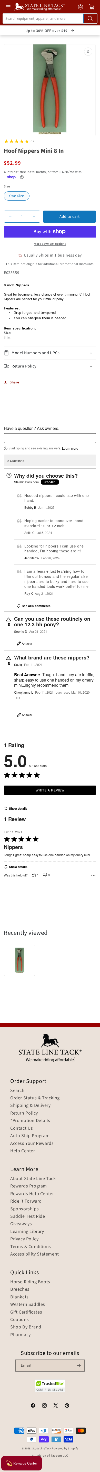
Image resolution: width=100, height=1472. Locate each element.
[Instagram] (44, 1406)
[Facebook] (33, 1406)
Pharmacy (20, 1335)
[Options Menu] (18, 698)
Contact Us (21, 1128)
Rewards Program (28, 1186)
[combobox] (50, 18)
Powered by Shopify (65, 1448)
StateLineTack (41, 1448)
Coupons (19, 1320)
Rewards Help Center (32, 1194)
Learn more (70, 448)
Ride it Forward (26, 1201)
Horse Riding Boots (30, 1282)
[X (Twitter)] (55, 1406)
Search (17, 1091)
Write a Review (50, 790)
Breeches (19, 1289)
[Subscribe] (78, 1366)
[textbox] (50, 438)
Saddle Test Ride (27, 1216)
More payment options (50, 244)
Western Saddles (27, 1304)
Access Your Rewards (32, 1143)
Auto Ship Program (29, 1136)
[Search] (90, 18)
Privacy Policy (24, 1239)
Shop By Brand (25, 1327)
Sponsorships (24, 1209)
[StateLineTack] (39, 7)
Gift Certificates (26, 1312)
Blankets (19, 1297)
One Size (16, 196)
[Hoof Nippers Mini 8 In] (19, 960)
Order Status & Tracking (35, 1098)
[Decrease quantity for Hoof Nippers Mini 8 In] (10, 216)
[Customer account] (80, 7)
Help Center (22, 1151)
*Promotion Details (30, 1121)
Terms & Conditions (30, 1247)
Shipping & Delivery (30, 1105)
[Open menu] (8, 7)
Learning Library (27, 1232)
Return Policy (24, 1113)
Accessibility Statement (34, 1254)
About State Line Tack (33, 1179)
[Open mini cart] (91, 7)
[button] (50, 353)
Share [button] (14, 382)
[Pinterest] (67, 1406)
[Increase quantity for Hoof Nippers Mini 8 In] (34, 216)
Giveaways (21, 1224)
